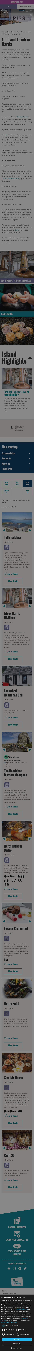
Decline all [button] (17, 1344)
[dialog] (17, 1323)
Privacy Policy (13, 1322)
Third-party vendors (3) (22, 1309)
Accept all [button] (17, 1339)
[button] (17, 1348)
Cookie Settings (5, 1322)
